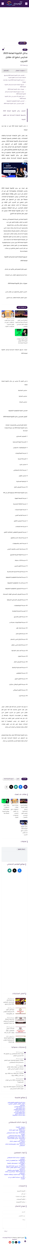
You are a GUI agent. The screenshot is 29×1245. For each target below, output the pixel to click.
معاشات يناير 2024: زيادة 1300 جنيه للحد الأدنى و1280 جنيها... (14, 1074)
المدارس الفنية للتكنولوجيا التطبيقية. (15, 101)
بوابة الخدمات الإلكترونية (19, 1115)
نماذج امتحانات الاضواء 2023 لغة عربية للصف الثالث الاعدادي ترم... (14, 1088)
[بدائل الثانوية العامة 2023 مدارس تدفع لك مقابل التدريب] (23, 822)
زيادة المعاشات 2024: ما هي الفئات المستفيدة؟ (14, 1081)
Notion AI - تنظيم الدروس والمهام (16, 1170)
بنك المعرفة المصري (19, 1106)
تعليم (25, 49)
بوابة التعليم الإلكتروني (19, 1109)
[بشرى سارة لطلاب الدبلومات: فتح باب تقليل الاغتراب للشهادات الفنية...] (8, 313)
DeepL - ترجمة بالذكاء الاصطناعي (17, 1135)
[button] (20, 787)
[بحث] (3, 3)
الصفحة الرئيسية (21, 1191)
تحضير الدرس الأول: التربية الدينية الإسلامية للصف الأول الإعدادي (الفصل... (21, 323)
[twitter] (14, 870)
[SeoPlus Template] (25, 1238)
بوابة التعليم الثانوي (20, 1113)
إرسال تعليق (21, 849)
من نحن (23, 1193)
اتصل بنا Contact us (20, 1196)
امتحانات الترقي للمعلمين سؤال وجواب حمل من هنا (9, 1030)
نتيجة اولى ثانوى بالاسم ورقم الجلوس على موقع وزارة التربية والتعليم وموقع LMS (8, 1012)
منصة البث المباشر (20, 1111)
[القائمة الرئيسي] (26, 3)
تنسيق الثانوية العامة (9, 778)
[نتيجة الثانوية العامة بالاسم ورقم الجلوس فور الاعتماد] (20, 1039)
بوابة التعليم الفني (20, 1108)
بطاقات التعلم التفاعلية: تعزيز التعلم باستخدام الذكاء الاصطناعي (14, 1061)
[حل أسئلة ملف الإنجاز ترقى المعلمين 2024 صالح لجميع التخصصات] (20, 1001)
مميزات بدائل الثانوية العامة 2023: (16, 89)
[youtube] (10, 1242)
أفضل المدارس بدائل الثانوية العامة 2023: (14, 103)
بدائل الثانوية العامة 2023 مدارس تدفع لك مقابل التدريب (24, 830)
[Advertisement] (14, 25)
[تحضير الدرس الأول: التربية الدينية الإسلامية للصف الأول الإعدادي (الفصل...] (21, 313)
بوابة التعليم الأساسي (19, 1112)
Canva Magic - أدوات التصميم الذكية (16, 1137)
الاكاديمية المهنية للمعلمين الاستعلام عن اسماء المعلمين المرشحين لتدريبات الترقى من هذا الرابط (9, 1021)
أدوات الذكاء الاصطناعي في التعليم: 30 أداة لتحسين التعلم (14, 1055)
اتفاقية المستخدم (21, 1199)
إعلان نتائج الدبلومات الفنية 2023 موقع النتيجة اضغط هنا (22, 341)
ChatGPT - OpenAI (20, 1127)
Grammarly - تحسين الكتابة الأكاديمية (15, 1166)
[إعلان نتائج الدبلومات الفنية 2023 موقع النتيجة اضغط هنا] (21, 332)
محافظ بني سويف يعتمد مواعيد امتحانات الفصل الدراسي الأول (15, 1068)
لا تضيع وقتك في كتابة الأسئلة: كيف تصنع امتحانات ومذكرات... (9, 43)
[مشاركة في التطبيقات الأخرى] (7, 787)
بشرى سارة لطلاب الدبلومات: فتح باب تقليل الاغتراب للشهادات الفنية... (9, 323)
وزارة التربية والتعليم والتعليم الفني (16, 1102)
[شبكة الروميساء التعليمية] (14, 3)
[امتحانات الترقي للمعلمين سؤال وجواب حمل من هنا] (20, 1029)
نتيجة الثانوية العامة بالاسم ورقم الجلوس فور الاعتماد (8, 1040)
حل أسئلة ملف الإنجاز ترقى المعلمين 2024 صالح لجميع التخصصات (8, 1002)
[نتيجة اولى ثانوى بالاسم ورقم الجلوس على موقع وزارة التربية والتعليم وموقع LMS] (20, 1010)
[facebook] (19, 870)
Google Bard (22, 1128)
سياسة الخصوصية (20, 1202)
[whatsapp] (9, 870)
